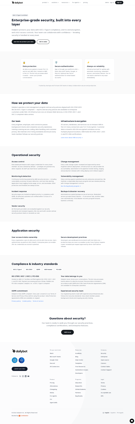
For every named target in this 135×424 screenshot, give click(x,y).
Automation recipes (81, 370)
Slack (51, 353)
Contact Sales (105, 366)
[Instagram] (23, 376)
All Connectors (54, 366)
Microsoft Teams (55, 356)
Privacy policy (16, 301)
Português (120, 413)
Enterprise (104, 356)
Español (113, 413)
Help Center (79, 360)
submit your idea (19, 369)
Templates (78, 363)
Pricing (52, 383)
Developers (79, 373)
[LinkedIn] (25, 376)
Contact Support (106, 370)
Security (103, 353)
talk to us (67, 332)
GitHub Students (80, 389)
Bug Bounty (78, 396)
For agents (53, 396)
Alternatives (54, 386)
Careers (103, 363)
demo (107, 2)
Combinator (24, 415)
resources (65, 2)
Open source (105, 360)
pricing (85, 2)
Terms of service (38, 301)
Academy (78, 353)
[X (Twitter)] (20, 376)
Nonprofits (78, 386)
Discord (52, 363)
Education (78, 383)
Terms (103, 383)
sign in (112, 2)
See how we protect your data (23, 42)
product (44, 2)
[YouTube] (28, 376)
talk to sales (43, 42)
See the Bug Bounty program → (71, 186)
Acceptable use (106, 393)
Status (52, 393)
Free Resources (80, 366)
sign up (119, 2)
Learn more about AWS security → (72, 137)
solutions (54, 2)
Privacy (103, 386)
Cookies (103, 389)
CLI (51, 399)
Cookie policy (26, 301)
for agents (75, 2)
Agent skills (53, 402)
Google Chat (54, 360)
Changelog (53, 389)
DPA (102, 396)
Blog (76, 356)
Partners (78, 393)
